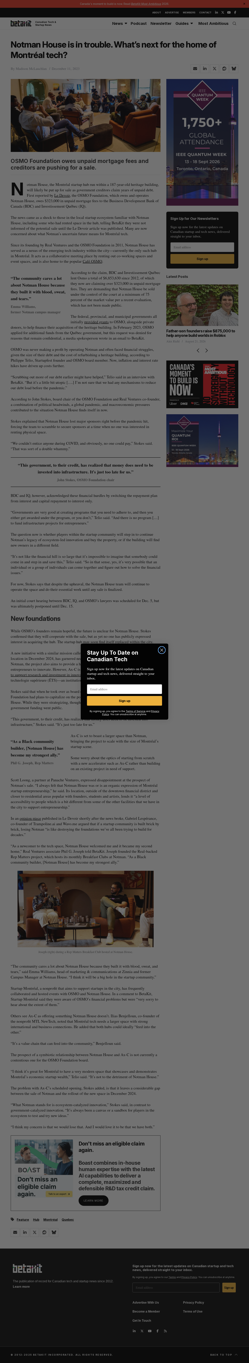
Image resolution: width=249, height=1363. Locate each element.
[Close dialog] (161, 650)
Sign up (124, 701)
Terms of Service (136, 711)
